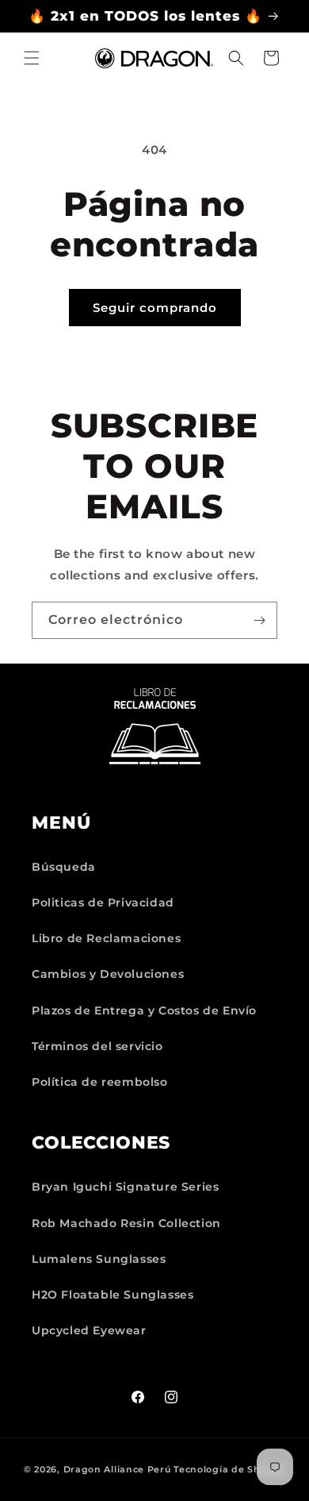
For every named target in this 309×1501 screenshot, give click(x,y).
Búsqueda (64, 867)
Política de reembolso (100, 1082)
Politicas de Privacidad (103, 902)
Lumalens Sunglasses (99, 1259)
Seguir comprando (155, 307)
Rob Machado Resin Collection (126, 1223)
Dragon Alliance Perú (117, 1469)
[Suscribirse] (259, 620)
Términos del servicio (97, 1046)
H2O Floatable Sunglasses (112, 1294)
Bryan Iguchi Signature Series (125, 1187)
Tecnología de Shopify (229, 1469)
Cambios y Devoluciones (108, 974)
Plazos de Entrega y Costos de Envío (144, 1010)
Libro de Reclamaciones (106, 938)
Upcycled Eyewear (89, 1330)
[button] (31, 57)
